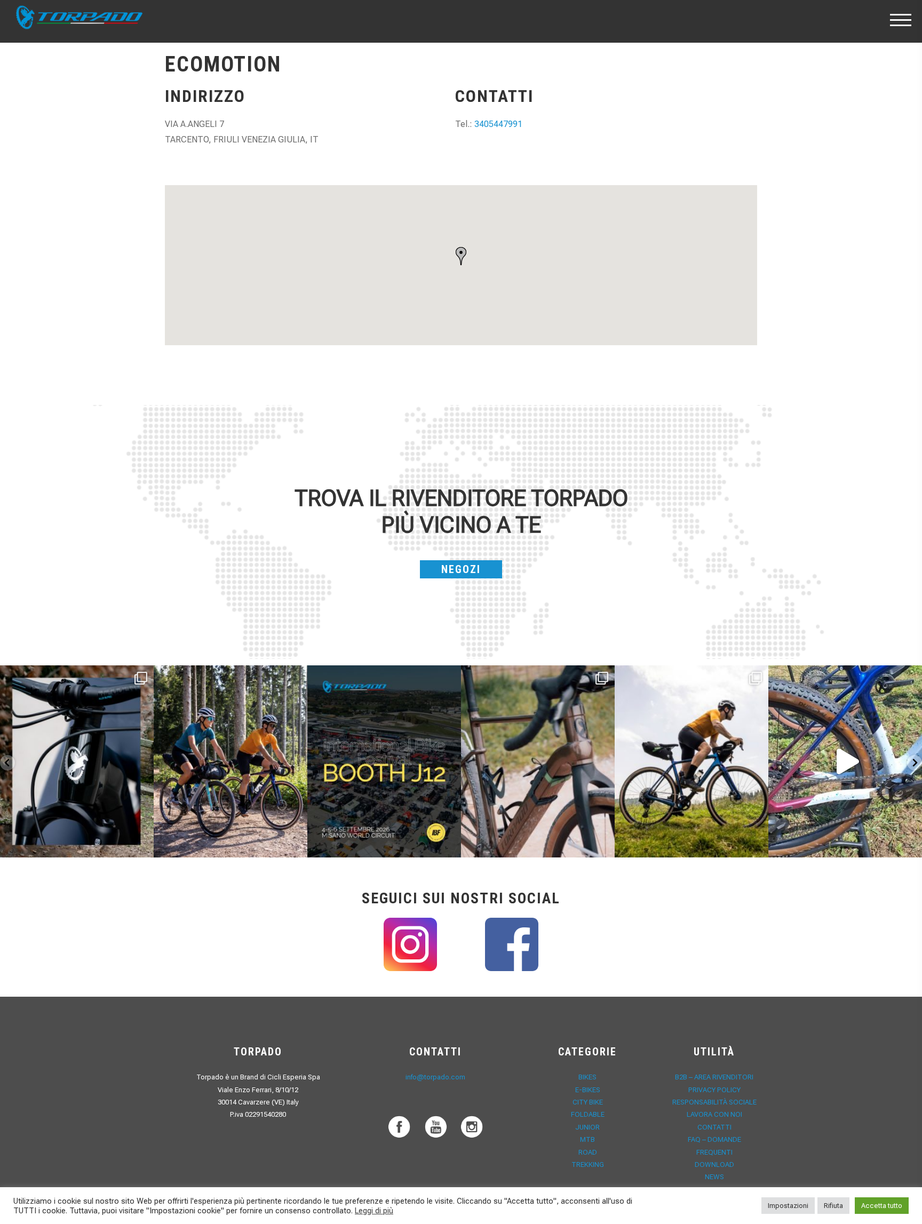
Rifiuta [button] (833, 1206)
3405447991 (498, 124)
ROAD (587, 1152)
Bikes (587, 1077)
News (714, 1177)
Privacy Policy (714, 1090)
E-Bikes (587, 1090)
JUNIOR (587, 1127)
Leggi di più (374, 1210)
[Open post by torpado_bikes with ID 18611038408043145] (384, 761)
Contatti (714, 1127)
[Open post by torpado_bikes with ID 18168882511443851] (77, 761)
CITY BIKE (588, 1102)
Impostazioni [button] (788, 1206)
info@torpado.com (435, 1077)
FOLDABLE (588, 1114)
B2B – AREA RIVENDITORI (714, 1077)
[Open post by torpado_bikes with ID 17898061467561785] (230, 761)
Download (714, 1165)
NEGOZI (461, 569)
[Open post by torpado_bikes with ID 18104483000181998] (538, 761)
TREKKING (587, 1165)
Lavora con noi (714, 1114)
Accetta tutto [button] (881, 1206)
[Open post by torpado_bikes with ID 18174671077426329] (691, 761)
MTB (587, 1139)
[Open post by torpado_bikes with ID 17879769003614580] (845, 761)
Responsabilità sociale (714, 1102)
